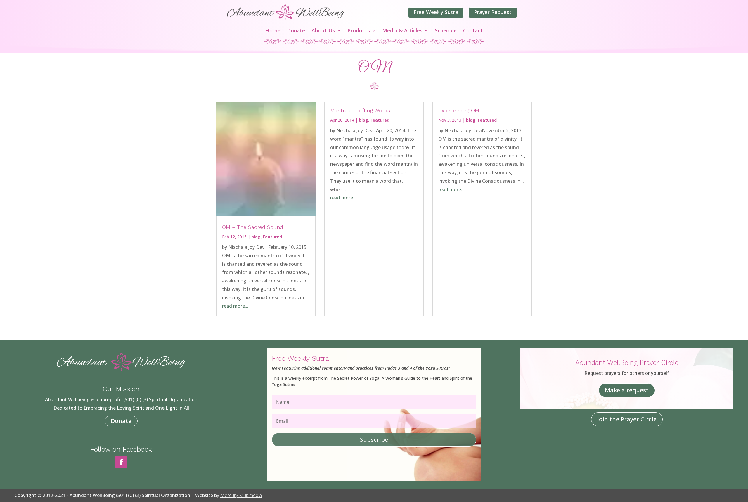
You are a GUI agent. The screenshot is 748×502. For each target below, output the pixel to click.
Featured (272, 236)
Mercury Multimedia (241, 495)
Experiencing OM (458, 110)
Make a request (627, 390)
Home (272, 31)
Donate (296, 31)
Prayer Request (493, 11)
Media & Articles (402, 31)
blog (256, 236)
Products (358, 31)
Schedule (446, 31)
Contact (473, 31)
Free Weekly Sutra (436, 11)
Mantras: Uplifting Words (360, 110)
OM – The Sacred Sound (252, 227)
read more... (235, 306)
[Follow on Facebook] (121, 462)
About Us (323, 31)
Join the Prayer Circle (627, 419)
